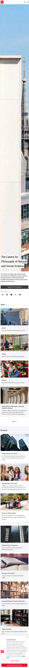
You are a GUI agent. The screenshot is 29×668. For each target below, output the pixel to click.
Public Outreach (6, 629)
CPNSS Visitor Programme (10, 545)
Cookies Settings (14, 660)
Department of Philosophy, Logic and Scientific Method (13, 407)
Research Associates (8, 573)
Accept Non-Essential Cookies (14, 665)
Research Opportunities (9, 513)
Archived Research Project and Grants (13, 601)
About (3, 305)
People (4, 354)
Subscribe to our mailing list (14, 287)
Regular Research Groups (9, 483)
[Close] (27, 637)
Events (4, 380)
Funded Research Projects (10, 453)
